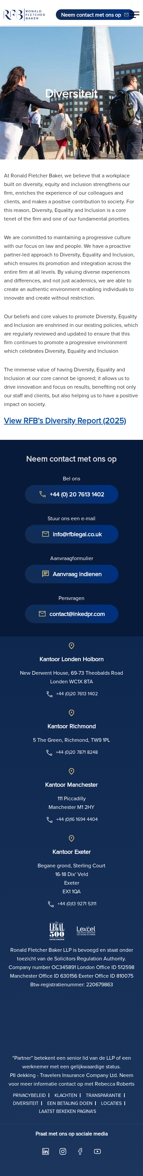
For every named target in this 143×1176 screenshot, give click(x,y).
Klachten (66, 1095)
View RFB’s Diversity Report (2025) (65, 420)
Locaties (111, 1103)
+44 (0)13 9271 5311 (77, 903)
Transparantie (103, 1095)
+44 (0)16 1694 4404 (77, 819)
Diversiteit (26, 1103)
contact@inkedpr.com (77, 614)
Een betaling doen (69, 1103)
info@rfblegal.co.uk (77, 534)
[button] (134, 14)
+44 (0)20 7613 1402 (77, 693)
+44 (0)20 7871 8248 (77, 752)
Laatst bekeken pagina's (67, 1111)
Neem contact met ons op (91, 14)
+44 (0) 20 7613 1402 (77, 494)
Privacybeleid (29, 1095)
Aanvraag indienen (77, 574)
